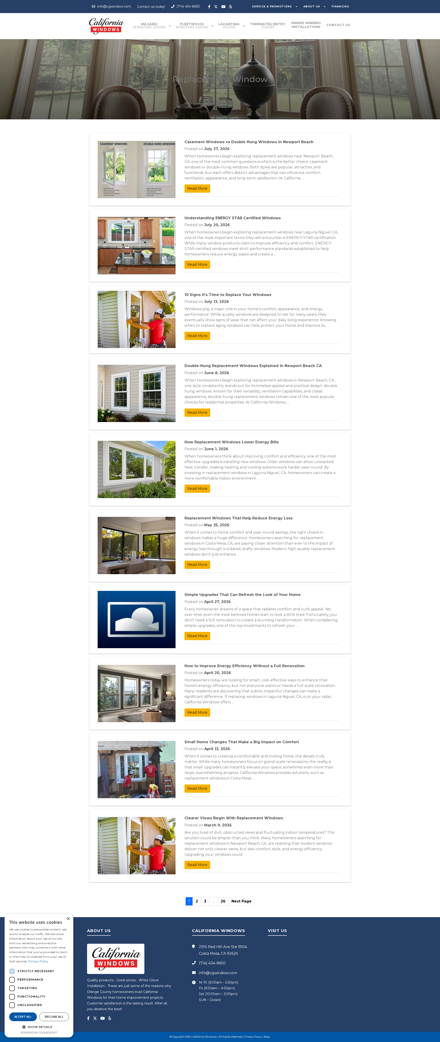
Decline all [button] (54, 1017)
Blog (267, 1036)
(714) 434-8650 (188, 6)
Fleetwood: (192, 25)
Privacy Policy (253, 1036)
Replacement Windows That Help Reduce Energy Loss (238, 518)
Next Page (241, 901)
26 (223, 901)
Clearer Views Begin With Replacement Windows (233, 818)
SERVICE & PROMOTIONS (272, 6)
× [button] (68, 919)
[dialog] (39, 975)
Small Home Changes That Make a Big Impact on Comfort (241, 742)
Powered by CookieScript (39, 1032)
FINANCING (340, 6)
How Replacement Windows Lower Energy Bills (231, 442)
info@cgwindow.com (113, 6)
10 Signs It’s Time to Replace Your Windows (227, 295)
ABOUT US (311, 6)
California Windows (204, 1036)
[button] (39, 1027)
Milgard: (149, 25)
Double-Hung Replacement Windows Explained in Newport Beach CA (253, 366)
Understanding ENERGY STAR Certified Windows (232, 218)
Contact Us (338, 25)
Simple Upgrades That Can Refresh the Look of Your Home (242, 594)
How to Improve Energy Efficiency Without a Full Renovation (244, 666)
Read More (197, 188)
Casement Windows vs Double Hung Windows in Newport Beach (249, 142)
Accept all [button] (23, 1017)
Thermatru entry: (268, 25)
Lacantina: (229, 25)
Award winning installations (306, 25)
